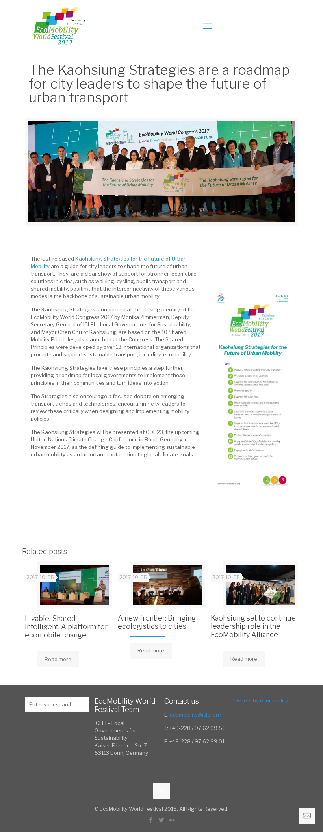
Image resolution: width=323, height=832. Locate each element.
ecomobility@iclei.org (195, 715)
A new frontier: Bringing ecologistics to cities (157, 622)
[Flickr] (172, 820)
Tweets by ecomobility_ (262, 700)
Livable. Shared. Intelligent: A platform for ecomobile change (66, 626)
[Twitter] (161, 820)
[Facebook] (151, 820)
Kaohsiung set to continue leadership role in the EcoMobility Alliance (253, 626)
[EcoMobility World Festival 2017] (59, 25)
